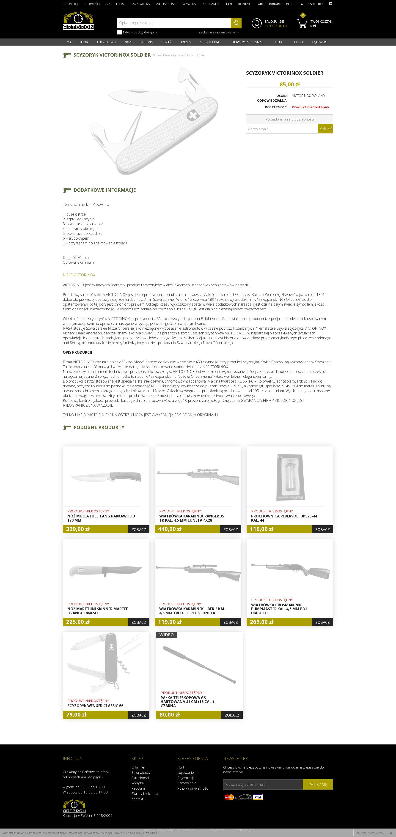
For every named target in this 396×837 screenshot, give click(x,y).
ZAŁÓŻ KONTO (275, 26)
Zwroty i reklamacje (147, 793)
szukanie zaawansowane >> (219, 32)
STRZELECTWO (210, 42)
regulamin (210, 4)
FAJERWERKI (320, 42)
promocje (71, 4)
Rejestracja (186, 777)
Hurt (180, 767)
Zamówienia (186, 783)
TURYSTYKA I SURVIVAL (248, 42)
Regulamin (140, 788)
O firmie (138, 767)
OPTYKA (185, 42)
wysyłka (189, 4)
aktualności (166, 4)
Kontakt (137, 798)
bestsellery (115, 4)
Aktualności (140, 777)
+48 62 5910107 (311, 4)
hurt (228, 4)
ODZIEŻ (166, 42)
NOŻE (128, 42)
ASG (69, 42)
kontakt (245, 4)
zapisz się (318, 784)
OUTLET (298, 42)
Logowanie (185, 772)
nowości (92, 4)
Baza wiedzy (141, 772)
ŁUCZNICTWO (106, 42)
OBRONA (146, 42)
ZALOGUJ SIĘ (274, 21)
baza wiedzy (140, 4)
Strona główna (161, 55)
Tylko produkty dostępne (139, 32)
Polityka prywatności (193, 788)
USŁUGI (279, 42)
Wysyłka (138, 783)
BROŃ (84, 42)
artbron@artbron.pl (275, 4)
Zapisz (325, 128)
